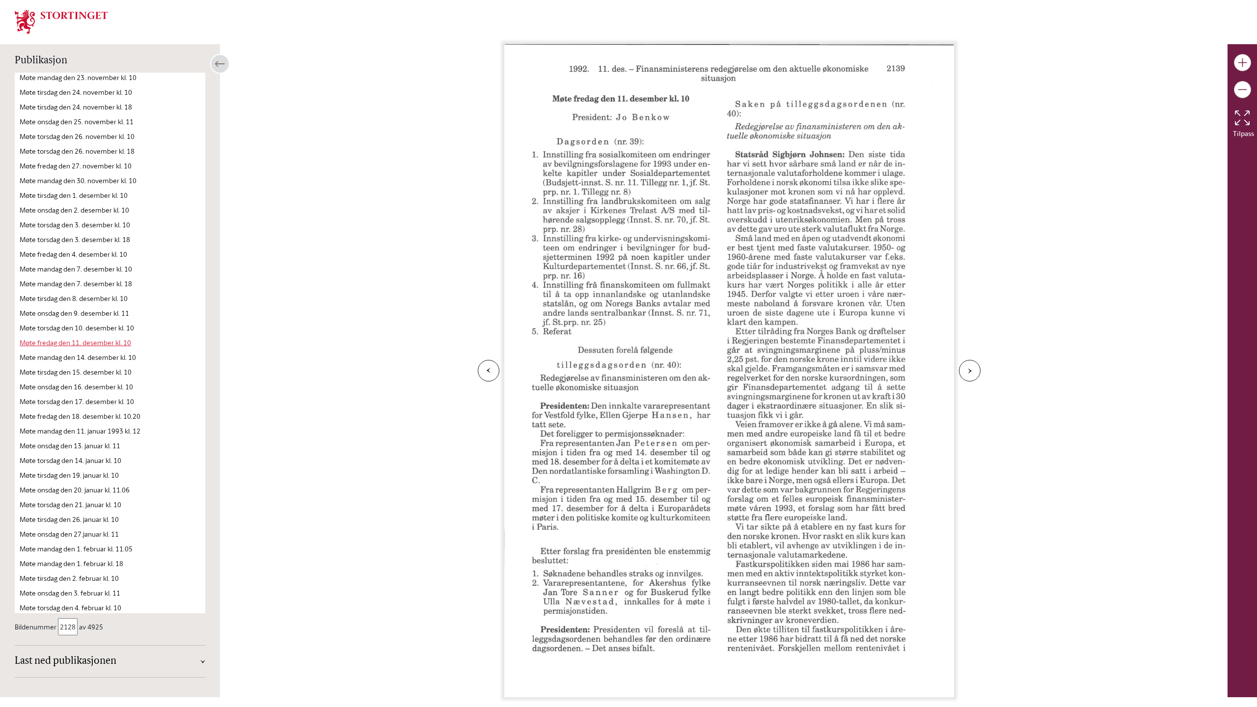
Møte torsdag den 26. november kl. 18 (77, 151)
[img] (61, 21)
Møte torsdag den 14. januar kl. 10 (70, 460)
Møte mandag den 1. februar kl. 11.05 (76, 548)
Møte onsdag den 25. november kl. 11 (77, 121)
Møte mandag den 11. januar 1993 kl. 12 (80, 430)
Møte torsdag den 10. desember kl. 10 (77, 327)
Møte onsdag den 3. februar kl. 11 (70, 593)
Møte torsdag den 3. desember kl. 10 (75, 224)
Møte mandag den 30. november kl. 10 (78, 180)
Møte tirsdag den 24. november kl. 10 (76, 92)
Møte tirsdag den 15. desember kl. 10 (76, 372)
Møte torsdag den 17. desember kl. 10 (77, 401)
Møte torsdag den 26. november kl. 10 (77, 136)
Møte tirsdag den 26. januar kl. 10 (69, 519)
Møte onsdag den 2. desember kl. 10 (74, 210)
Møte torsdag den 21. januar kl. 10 (70, 504)
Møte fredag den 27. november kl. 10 (76, 165)
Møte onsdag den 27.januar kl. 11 (69, 534)
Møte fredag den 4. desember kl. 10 (73, 254)
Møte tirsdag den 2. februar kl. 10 (69, 578)
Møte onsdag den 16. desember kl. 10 (76, 386)
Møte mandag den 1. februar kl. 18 (71, 563)
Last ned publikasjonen (65, 661)
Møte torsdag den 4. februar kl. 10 (70, 607)
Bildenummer (35, 626)
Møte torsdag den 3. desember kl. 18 (75, 239)
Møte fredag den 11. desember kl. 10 (75, 342)
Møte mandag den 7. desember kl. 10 (76, 268)
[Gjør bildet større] (1242, 62)
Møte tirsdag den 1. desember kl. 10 (74, 195)
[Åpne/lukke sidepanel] (220, 64)
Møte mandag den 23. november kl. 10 (78, 77)
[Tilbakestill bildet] (1242, 118)
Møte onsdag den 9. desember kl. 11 (74, 313)
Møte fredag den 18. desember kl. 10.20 (80, 416)
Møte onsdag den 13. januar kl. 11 (70, 445)
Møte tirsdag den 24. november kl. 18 (76, 106)
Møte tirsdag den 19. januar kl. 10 (69, 475)
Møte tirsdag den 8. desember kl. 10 (74, 298)
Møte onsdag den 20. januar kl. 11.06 (75, 489)
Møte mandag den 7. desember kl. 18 (76, 283)
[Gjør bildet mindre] (1242, 89)
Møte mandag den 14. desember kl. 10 (78, 357)
